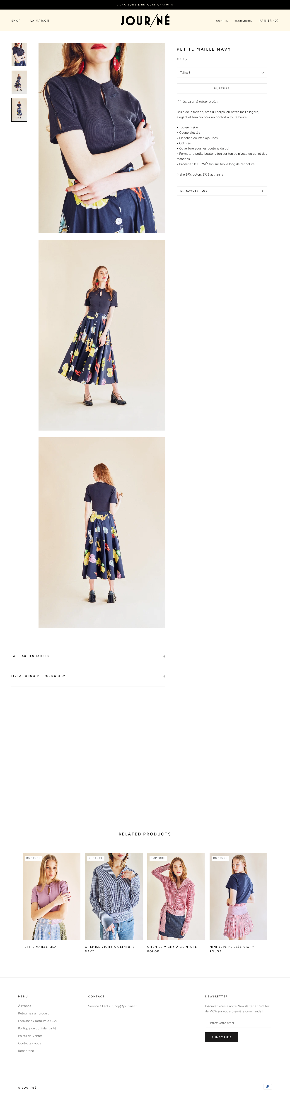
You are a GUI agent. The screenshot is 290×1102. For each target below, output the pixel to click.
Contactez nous (29, 1043)
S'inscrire (222, 1037)
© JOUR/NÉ (27, 1087)
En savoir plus (194, 190)
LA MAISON (40, 20)
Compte (222, 20)
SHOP (16, 20)
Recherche (243, 20)
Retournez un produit (33, 1013)
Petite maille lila (40, 946)
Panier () (269, 20)
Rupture (222, 88)
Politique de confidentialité (37, 1028)
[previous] (14, 901)
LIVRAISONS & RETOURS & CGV (38, 676)
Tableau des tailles (30, 656)
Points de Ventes (30, 1036)
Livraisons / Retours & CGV (37, 1021)
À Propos (24, 1006)
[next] (276, 901)
